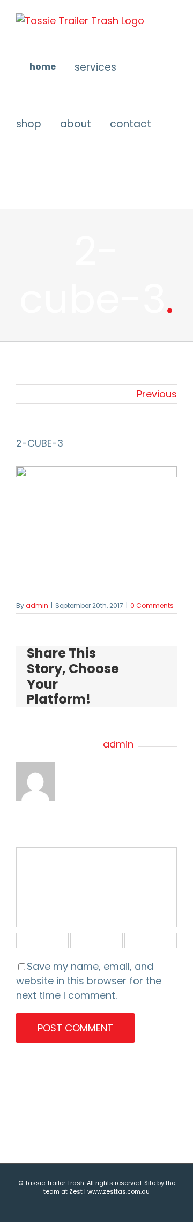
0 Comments (152, 605)
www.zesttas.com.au (118, 1191)
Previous (157, 394)
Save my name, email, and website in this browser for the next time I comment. (88, 981)
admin (37, 605)
